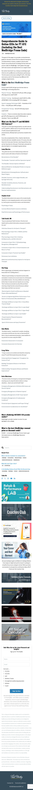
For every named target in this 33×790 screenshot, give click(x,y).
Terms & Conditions (20, 783)
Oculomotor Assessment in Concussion (12, 340)
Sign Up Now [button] (16, 691)
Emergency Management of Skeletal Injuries (14, 391)
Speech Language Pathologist (10, 103)
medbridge (4, 457)
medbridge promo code (9, 53)
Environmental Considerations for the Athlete (14, 406)
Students (4, 114)
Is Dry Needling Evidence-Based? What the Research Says (16, 469)
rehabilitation (16, 459)
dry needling (4, 471)
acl (2, 465)
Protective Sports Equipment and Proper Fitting (15, 403)
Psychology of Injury (7, 205)
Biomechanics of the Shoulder (10, 157)
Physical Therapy (6, 93)
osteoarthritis (10, 457)
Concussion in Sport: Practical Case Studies (13, 253)
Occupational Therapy (8, 108)
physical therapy (18, 457)
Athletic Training (6, 98)
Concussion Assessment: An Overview (12, 344)
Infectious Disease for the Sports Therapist (13, 228)
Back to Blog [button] (6, 18)
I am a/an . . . (6, 669)
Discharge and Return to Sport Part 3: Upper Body (15, 310)
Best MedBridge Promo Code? (15, 83)
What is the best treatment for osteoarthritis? (13, 455)
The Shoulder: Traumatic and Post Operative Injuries (16, 160)
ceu (3, 53)
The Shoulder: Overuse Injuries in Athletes (13, 163)
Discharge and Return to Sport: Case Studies (14, 314)
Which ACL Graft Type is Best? (9, 463)
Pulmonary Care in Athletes (9, 256)
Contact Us (10, 783)
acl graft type (7, 465)
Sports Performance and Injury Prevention (13, 322)
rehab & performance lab (7, 459)
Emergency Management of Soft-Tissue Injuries (14, 395)
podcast (24, 457)
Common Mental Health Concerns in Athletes (14, 209)
